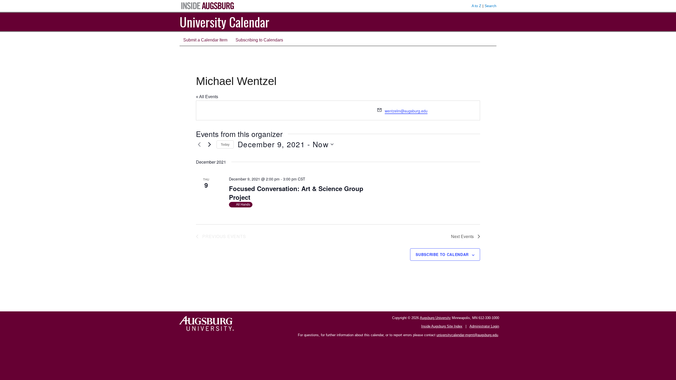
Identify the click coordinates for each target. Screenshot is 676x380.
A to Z (476, 6)
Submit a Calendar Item (205, 40)
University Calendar (224, 21)
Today (225, 144)
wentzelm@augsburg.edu (406, 110)
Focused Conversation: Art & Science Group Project (296, 193)
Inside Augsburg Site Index (441, 326)
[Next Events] (209, 144)
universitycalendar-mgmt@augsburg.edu (467, 335)
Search (490, 6)
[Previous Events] (199, 144)
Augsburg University (435, 318)
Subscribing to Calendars (259, 40)
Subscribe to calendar (442, 254)
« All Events (207, 96)
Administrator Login (484, 326)
